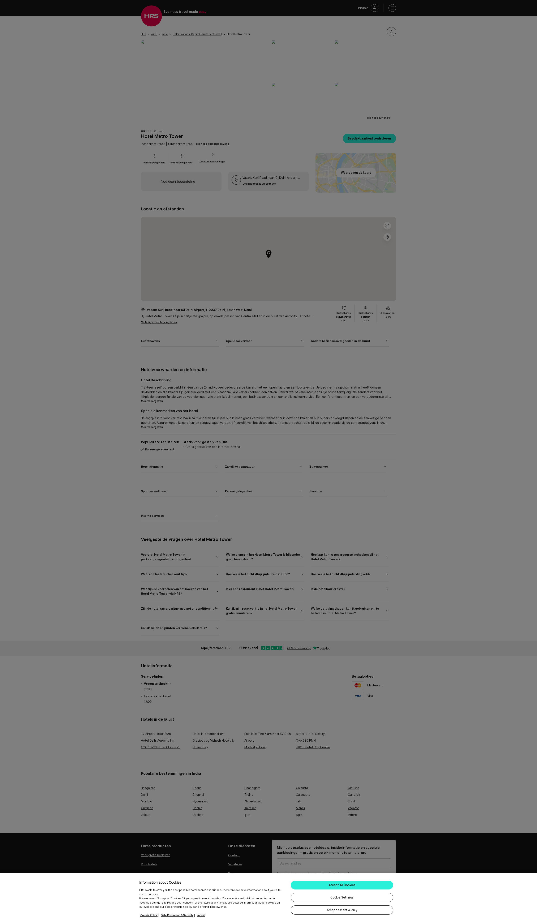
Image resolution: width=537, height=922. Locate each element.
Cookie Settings (341, 897)
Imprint (201, 915)
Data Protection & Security (177, 915)
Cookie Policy (149, 915)
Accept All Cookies (342, 885)
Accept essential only (341, 910)
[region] (268, 897)
